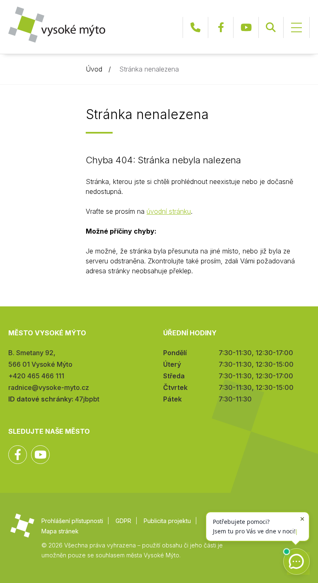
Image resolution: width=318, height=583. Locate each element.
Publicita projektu (167, 520)
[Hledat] (270, 27)
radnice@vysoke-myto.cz (48, 387)
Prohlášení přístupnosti (72, 520)
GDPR (123, 520)
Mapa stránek (60, 531)
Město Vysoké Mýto (56, 25)
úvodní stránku (169, 211)
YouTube (246, 27)
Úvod (94, 69)
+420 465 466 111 (195, 27)
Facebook (220, 27)
